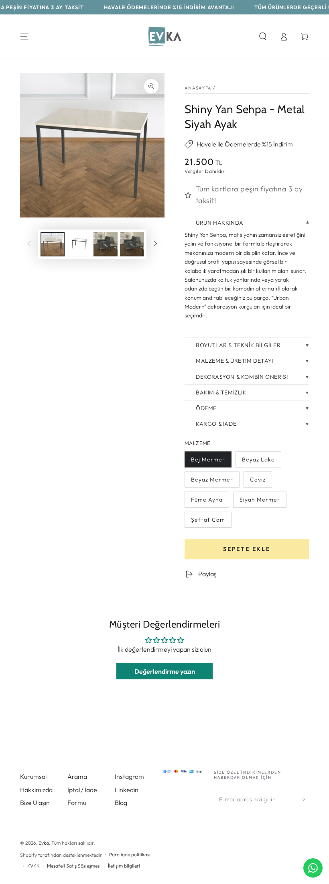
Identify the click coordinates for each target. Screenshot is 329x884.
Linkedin (126, 790)
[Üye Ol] (304, 799)
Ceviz (259, 482)
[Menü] (24, 36)
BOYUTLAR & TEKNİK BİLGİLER (238, 345)
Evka (44, 843)
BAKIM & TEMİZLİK (221, 392)
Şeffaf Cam (208, 522)
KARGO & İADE (216, 423)
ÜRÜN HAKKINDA (220, 222)
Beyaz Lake (258, 461)
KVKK (33, 866)
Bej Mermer (208, 461)
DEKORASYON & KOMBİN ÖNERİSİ (242, 376)
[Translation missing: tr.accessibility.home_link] (164, 36)
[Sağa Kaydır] (155, 244)
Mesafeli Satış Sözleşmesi (74, 866)
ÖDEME (206, 408)
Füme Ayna (207, 502)
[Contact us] (313, 868)
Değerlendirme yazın (164, 671)
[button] (262, 36)
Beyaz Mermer (212, 482)
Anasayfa (198, 88)
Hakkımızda (36, 790)
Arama (77, 776)
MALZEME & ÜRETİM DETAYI (234, 360)
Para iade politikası (129, 854)
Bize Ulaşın (35, 803)
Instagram (129, 776)
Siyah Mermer (259, 502)
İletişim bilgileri (124, 866)
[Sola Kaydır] (29, 244)
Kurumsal (33, 776)
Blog (121, 803)
